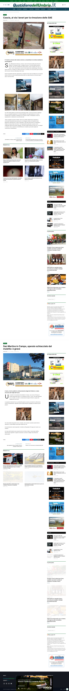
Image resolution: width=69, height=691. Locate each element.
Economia (37, 9)
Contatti (64, 689)
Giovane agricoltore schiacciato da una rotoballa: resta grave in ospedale (11, 484)
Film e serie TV (51, 303)
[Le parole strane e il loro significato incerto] (50, 220)
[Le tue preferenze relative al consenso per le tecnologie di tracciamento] (67, 689)
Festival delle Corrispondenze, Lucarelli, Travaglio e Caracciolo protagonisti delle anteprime (60, 135)
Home (14, 9)
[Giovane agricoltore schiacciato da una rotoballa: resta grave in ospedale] (13, 476)
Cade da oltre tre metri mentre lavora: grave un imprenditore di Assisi (34, 484)
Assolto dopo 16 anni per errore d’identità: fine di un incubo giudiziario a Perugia (59, 213)
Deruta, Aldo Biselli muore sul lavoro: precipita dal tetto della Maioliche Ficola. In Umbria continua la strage (12, 467)
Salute (54, 9)
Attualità (19, 9)
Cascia (5, 14)
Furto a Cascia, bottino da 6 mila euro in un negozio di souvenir (33, 179)
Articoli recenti (51, 131)
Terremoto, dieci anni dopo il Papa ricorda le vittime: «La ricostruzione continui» (34, 160)
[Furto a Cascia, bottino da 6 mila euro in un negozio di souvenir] (34, 171)
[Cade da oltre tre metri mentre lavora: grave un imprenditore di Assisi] (34, 476)
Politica (31, 9)
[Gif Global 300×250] (56, 32)
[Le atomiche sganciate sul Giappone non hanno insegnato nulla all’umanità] (50, 225)
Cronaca (25, 9)
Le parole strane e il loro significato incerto (58, 219)
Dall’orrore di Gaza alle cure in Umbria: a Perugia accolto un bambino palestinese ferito (56, 289)
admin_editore (5, 20)
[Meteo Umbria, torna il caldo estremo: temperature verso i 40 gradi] (50, 142)
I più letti (57, 131)
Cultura (43, 9)
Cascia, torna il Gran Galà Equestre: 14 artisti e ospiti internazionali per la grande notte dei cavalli (12, 179)
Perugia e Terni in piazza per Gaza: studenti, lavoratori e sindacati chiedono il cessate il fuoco (55, 249)
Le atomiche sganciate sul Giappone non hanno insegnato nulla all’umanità (59, 224)
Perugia (5, 343)
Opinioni (49, 9)
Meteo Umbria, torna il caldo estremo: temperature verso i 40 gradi (60, 142)
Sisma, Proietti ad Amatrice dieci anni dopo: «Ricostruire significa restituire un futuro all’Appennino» (12, 161)
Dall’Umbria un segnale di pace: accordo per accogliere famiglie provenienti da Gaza (55, 269)
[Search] (65, 9)
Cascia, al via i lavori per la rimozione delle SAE (34, 445)
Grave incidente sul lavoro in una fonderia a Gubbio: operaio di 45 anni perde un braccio (34, 466)
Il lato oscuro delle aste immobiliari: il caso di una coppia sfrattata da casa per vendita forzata (60, 206)
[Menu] (3, 9)
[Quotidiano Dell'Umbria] (34, 5)
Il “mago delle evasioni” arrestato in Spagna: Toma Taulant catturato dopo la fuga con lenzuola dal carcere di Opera (59, 149)
